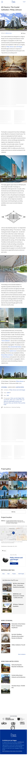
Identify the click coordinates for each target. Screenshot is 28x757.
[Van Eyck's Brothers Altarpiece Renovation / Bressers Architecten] (5, 638)
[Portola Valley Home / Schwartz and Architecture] (5, 678)
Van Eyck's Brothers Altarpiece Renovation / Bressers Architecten (18, 636)
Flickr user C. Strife (14, 400)
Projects (14, 573)
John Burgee (19, 47)
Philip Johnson (10, 47)
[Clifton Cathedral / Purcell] (5, 648)
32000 (8, 392)
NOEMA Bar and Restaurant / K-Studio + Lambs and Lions (18, 595)
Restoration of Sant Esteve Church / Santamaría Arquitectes (18, 625)
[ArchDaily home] (13, 2)
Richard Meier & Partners (7, 355)
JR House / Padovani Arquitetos (18, 605)
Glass (3, 573)
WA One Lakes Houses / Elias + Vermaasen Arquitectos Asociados (18, 585)
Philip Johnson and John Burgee (17, 390)
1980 (8, 395)
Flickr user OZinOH (13, 403)
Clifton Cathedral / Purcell (18, 645)
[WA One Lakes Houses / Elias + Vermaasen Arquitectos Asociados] (7, 587)
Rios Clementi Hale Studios (14, 347)
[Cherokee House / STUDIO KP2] (5, 689)
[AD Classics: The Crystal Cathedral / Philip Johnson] (13, 476)
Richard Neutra (6, 357)
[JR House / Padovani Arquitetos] (7, 608)
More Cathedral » (22, 654)
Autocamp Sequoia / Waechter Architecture (17, 666)
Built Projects (21, 573)
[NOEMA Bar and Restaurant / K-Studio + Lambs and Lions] (7, 597)
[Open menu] (2, 2)
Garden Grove (13, 351)
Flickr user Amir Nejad (16, 398)
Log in (24, 1)
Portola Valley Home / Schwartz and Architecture (18, 676)
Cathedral (4, 387)
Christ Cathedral (5, 341)
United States (20, 387)
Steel (8, 573)
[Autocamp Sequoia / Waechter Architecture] (5, 668)
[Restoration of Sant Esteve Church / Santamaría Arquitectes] (5, 627)
